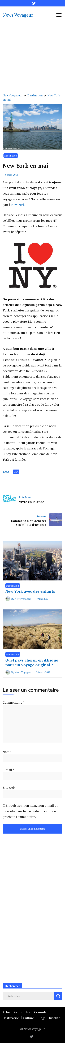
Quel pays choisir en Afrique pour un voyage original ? (31, 662)
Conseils (40, 1012)
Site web (9, 787)
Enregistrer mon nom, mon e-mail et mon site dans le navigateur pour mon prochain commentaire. (30, 811)
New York (18, 204)
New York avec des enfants (30, 591)
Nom (7, 752)
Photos (26, 1012)
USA (16, 471)
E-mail (8, 770)
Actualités (10, 1012)
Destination (10, 155)
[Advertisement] (32, 58)
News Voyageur (18, 15)
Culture (28, 1018)
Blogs (41, 1018)
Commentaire (13, 702)
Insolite (54, 1018)
